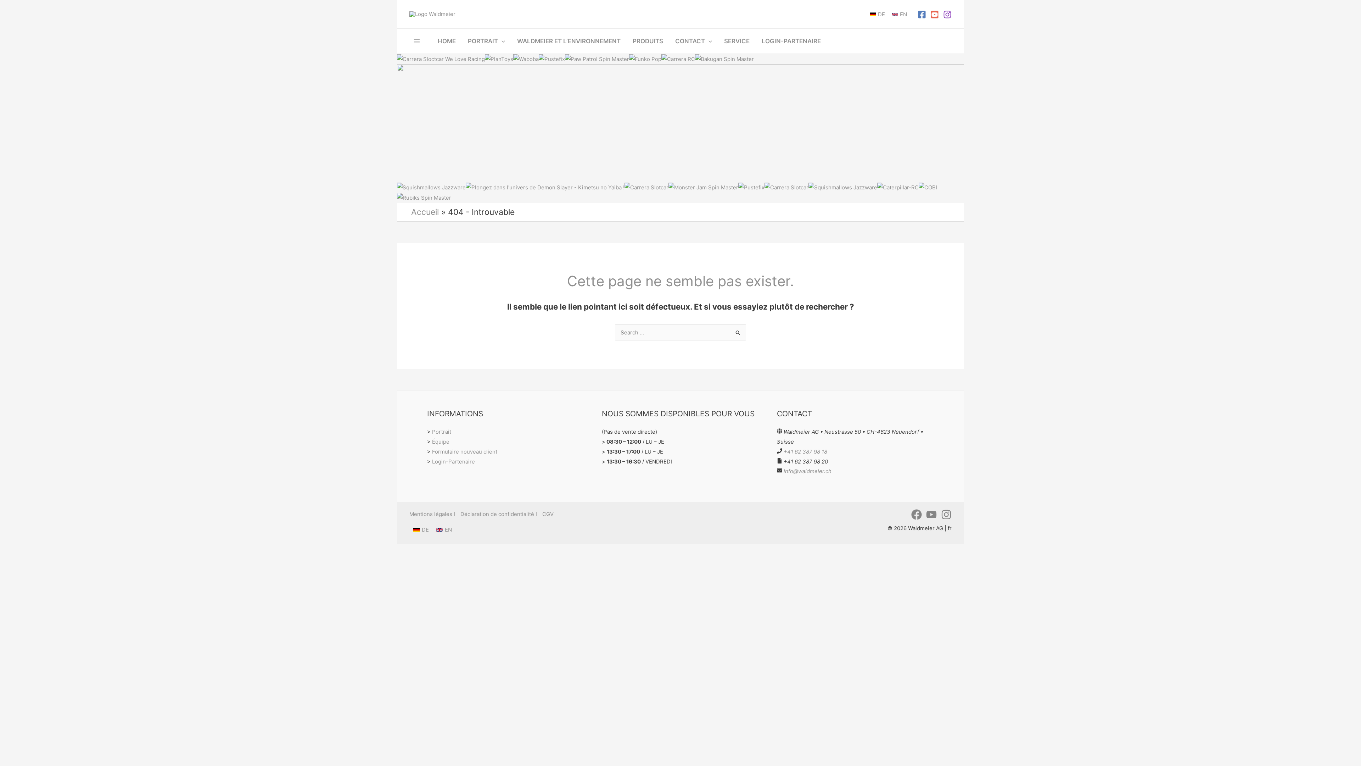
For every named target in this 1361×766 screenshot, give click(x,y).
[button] (501, 41)
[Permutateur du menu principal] (417, 41)
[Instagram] (947, 14)
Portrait (441, 431)
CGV (548, 514)
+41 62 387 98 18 (805, 451)
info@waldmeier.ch (807, 471)
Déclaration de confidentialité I (498, 514)
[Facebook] (922, 14)
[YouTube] (934, 14)
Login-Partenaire (453, 461)
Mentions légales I (432, 514)
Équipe (440, 441)
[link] (877, 14)
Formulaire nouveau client (464, 451)
